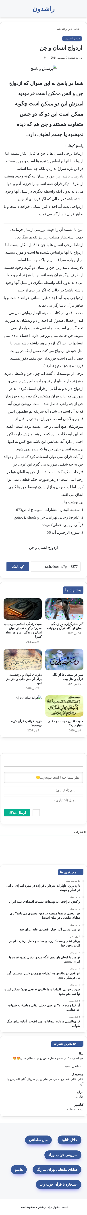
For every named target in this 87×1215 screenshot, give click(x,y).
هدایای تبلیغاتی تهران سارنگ (57, 1169)
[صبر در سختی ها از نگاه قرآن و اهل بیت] (64, 659)
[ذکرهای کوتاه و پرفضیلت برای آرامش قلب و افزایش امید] (23, 659)
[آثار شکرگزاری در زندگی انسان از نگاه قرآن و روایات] (64, 609)
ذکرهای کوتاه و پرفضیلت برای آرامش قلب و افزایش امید (24, 679)
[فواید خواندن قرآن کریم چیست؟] (23, 706)
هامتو (19, 1169)
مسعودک (77, 1074)
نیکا (81, 1053)
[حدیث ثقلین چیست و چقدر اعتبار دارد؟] (64, 706)
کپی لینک (18, 566)
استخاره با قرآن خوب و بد (58, 1184)
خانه (77, 29)
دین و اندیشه (64, 29)
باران (80, 1092)
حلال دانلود (69, 1140)
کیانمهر (78, 1104)
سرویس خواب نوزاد (62, 1155)
